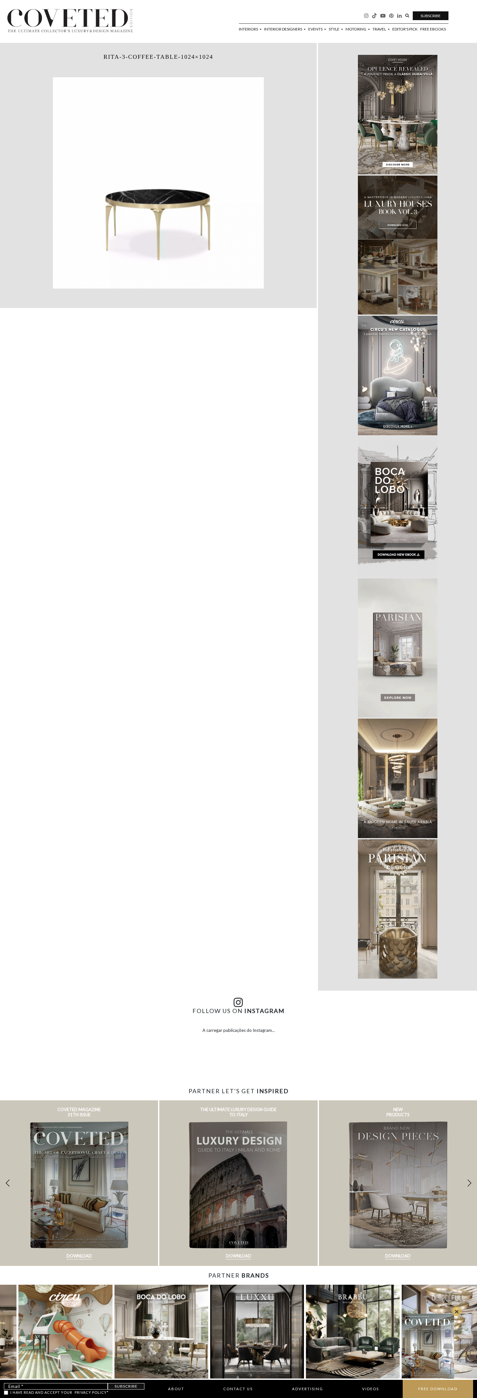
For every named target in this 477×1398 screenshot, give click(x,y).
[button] (469, 1183)
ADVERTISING (307, 1389)
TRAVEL (380, 29)
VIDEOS (370, 1389)
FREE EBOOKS (433, 29)
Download (79, 1255)
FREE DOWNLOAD (438, 1389)
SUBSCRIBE (431, 15)
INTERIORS (249, 29)
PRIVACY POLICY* (92, 1392)
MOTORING (356, 29)
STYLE (334, 29)
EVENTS (315, 29)
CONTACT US (238, 1389)
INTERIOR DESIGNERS (283, 29)
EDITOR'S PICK (405, 29)
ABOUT (176, 1389)
